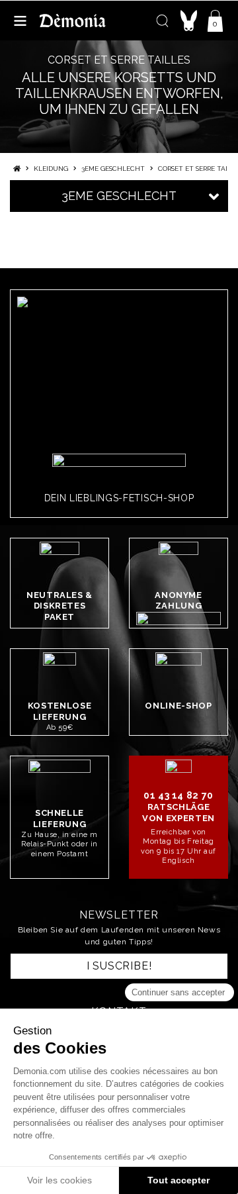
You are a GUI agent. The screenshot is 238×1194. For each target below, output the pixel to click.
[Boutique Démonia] (73, 20)
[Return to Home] (17, 168)
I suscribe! (119, 966)
